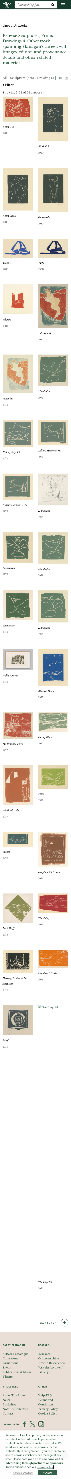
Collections (10, 1358)
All (5, 78)
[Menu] (63, 4)
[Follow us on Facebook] (24, 1424)
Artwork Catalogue (15, 1354)
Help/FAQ (45, 1395)
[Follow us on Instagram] (41, 1424)
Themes (8, 1376)
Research (44, 1354)
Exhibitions (10, 1363)
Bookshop (10, 1404)
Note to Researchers (52, 1363)
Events (7, 1367)
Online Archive (48, 1358)
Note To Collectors (15, 1409)
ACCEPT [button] (47, 1472)
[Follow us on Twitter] (33, 1424)
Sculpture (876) (22, 78)
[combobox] (31, 4)
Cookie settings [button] (23, 1472)
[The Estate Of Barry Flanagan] (9, 5)
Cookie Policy (47, 1413)
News (6, 1400)
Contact (8, 1413)
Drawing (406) (48, 78)
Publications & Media (17, 1372)
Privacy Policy (48, 1409)
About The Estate (14, 1395)
